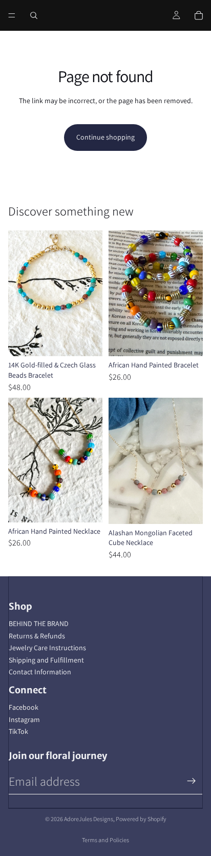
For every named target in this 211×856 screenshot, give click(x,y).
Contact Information (40, 671)
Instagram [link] (24, 719)
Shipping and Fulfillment (46, 660)
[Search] (34, 15)
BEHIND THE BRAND (39, 623)
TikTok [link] (18, 731)
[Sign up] (191, 781)
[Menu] (12, 15)
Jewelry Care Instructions (47, 647)
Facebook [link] (23, 707)
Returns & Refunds (37, 635)
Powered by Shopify (141, 819)
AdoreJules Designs (88, 819)
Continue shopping (105, 137)
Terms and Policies (105, 840)
